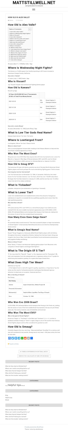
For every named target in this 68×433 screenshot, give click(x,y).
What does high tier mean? (19, 54)
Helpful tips (14, 385)
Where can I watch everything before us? (17, 368)
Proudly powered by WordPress (34, 427)
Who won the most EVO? (18, 58)
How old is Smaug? (16, 59)
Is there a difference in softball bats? (34, 351)
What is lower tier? (16, 47)
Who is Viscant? (15, 35)
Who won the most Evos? (17, 42)
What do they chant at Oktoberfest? (16, 366)
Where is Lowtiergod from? (18, 40)
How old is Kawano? (16, 37)
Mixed (23, 385)
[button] (33, 9)
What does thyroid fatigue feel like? (16, 370)
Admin (11, 20)
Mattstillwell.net (34, 2)
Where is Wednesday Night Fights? (20, 33)
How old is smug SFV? (16, 44)
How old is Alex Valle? (16, 31)
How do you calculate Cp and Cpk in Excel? (34, 356)
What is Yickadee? (15, 45)
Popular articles (14, 344)
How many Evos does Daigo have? (21, 49)
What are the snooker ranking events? (16, 375)
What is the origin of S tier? (19, 52)
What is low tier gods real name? (19, 38)
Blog (6, 385)
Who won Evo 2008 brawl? (18, 56)
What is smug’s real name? (18, 51)
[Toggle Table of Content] (29, 29)
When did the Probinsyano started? (15, 373)
